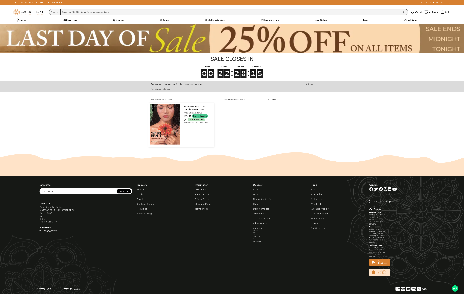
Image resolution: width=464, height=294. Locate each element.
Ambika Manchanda (194, 112)
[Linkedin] (389, 190)
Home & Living (144, 214)
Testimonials (259, 214)
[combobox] (230, 12)
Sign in (423, 3)
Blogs (256, 204)
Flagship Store (375, 213)
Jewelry (141, 199)
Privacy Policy (202, 199)
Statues (141, 189)
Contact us (436, 3)
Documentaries (261, 209)
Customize (316, 194)
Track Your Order (319, 214)
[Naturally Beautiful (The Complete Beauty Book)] (165, 144)
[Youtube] (394, 190)
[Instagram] (385, 190)
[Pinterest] (381, 190)
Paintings (142, 209)
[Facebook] (371, 190)
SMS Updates (318, 228)
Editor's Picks (260, 223)
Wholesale (316, 204)
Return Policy (202, 194)
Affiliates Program (320, 209)
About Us (257, 189)
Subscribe (124, 191)
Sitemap (315, 223)
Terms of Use (201, 209)
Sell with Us (317, 199)
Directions (372, 223)
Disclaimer (200, 189)
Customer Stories (262, 218)
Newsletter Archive (262, 199)
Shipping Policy (203, 204)
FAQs (255, 194)
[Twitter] (376, 190)
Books (140, 194)
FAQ (448, 3)
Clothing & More (145, 204)
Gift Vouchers (318, 218)
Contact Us (317, 189)
